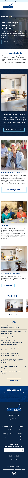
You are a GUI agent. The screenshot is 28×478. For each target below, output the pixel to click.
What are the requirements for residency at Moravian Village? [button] (10, 326)
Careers (21, 436)
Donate (21, 430)
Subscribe (22, 450)
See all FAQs (14, 380)
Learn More (8, 285)
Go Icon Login (14, 459)
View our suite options (14, 129)
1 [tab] (9, 314)
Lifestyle (21, 426)
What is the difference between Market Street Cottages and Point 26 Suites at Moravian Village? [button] (11, 342)
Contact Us (21, 433)
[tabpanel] (14, 305)
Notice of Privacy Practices (20, 469)
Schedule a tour (9, 42)
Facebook (10, 456)
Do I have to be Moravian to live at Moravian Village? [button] (11, 332)
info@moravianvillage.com (14, 419)
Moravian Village (8, 5)
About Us (7, 438)
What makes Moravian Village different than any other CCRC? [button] (10, 354)
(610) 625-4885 (10, 1)
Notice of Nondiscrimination (8, 469)
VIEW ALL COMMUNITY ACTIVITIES (14, 189)
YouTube (17, 456)
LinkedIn (14, 456)
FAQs (21, 439)
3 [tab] (14, 314)
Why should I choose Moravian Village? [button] (10, 367)
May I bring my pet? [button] (7, 337)
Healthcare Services (7, 430)
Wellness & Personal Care (7, 433)
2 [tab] (12, 314)
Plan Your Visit (20, 1)
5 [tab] (18, 314)
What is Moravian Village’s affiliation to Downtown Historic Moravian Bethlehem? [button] (12, 360)
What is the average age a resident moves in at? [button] (11, 348)
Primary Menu (24, 7)
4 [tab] (16, 314)
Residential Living (7, 426)
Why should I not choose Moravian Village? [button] (11, 372)
